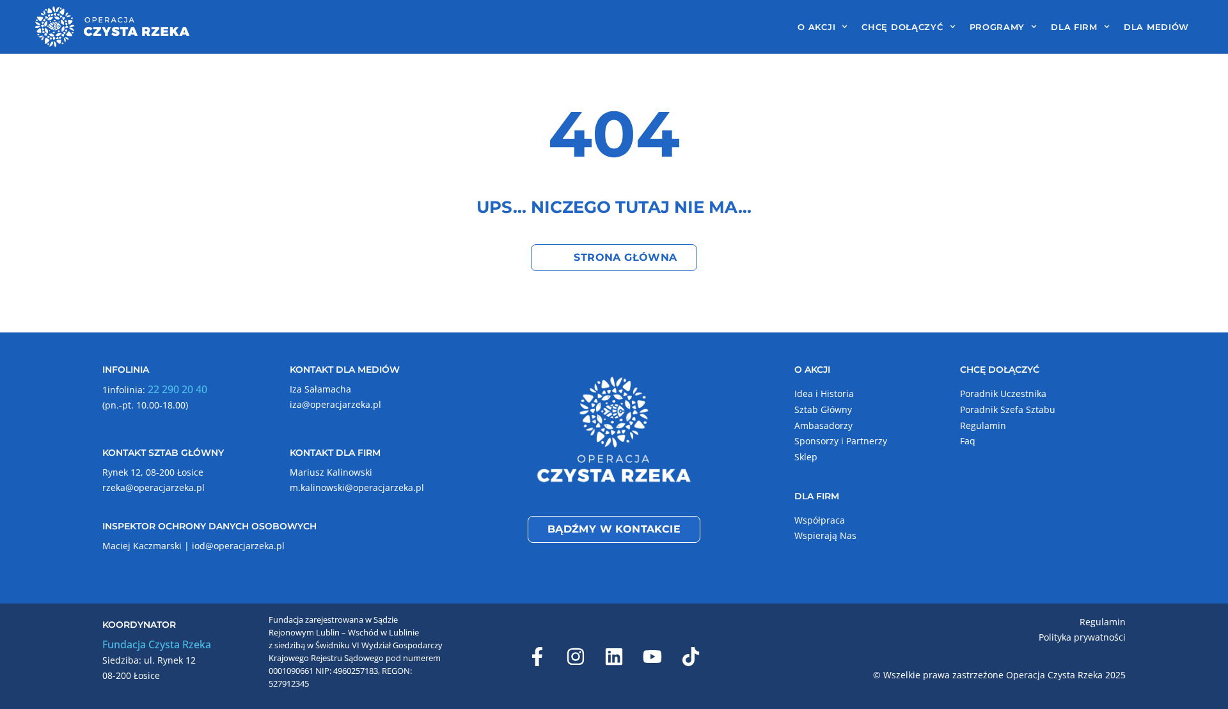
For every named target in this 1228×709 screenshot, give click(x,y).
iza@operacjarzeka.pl (335, 404)
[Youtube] (652, 656)
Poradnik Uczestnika (1003, 393)
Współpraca (819, 520)
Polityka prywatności (1082, 637)
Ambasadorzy (823, 425)
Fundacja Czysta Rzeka (156, 644)
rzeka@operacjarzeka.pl (153, 487)
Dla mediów (1156, 27)
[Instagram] (575, 656)
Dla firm (1074, 27)
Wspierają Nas (825, 535)
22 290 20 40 (177, 389)
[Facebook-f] (537, 656)
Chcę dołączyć (902, 27)
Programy (997, 27)
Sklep (805, 457)
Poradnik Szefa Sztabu (1007, 409)
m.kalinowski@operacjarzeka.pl (357, 487)
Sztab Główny (823, 409)
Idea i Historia (824, 393)
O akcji (816, 27)
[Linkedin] (614, 656)
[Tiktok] (690, 656)
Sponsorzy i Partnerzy (840, 441)
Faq (967, 441)
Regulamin (983, 425)
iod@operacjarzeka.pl (238, 546)
